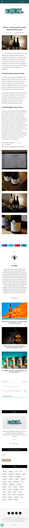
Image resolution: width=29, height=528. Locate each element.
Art (16, 471)
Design (4, 481)
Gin (22, 481)
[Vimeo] (16, 513)
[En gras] (3, 391)
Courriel (4, 454)
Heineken (5, 484)
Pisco (15, 491)
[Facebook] (9, 513)
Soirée (14, 494)
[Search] (26, 1)
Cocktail (4, 479)
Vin (14, 251)
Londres (21, 486)
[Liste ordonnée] (10, 391)
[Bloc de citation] (13, 391)
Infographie (12, 484)
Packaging (16, 489)
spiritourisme (20, 494)
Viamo (3, 53)
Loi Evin (15, 486)
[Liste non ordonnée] (11, 391)
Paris (22, 489)
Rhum (20, 491)
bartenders (18, 474)
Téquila (10, 497)
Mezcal (4, 489)
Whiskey (10, 499)
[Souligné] (6, 391)
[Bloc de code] (15, 391)
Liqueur (4, 486)
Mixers (10, 489)
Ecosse (10, 481)
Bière (24, 474)
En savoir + (14, 439)
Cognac (16, 479)
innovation (19, 484)
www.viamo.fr (19, 142)
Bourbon (4, 476)
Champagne (18, 476)
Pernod (9, 491)
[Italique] (5, 391)
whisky (16, 499)
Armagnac (11, 471)
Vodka (4, 499)
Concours (23, 479)
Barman (4, 474)
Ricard (4, 494)
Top (15, 525)
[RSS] (20, 513)
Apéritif (4, 471)
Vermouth (16, 497)
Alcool (14, 24)
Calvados (11, 476)
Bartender (11, 474)
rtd (9, 494)
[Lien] (16, 391)
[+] (20, 390)
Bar (20, 471)
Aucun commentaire (19, 32)
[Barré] (8, 391)
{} (18, 390)
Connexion (24, 381)
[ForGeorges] (14, 11)
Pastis (4, 491)
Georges (14, 266)
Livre (10, 486)
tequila (4, 497)
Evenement (16, 481)
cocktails (10, 479)
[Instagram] (12, 513)
